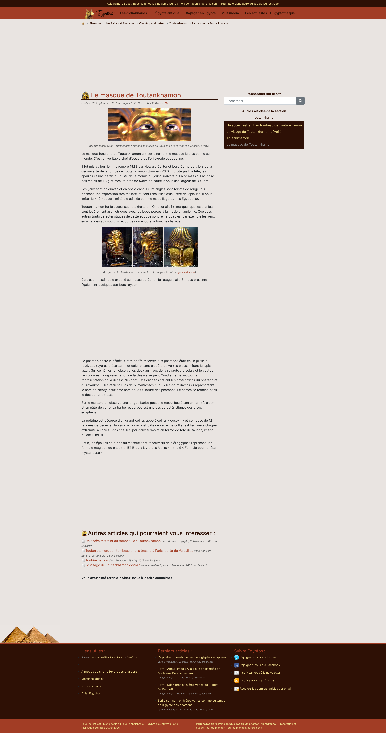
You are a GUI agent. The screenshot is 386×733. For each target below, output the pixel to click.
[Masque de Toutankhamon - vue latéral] (148, 246)
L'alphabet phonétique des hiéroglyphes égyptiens (192, 657)
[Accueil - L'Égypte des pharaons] (100, 13)
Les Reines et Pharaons (120, 23)
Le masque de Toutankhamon (210, 23)
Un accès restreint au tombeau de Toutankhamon (123, 541)
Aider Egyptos (91, 693)
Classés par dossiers (152, 23)
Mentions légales (92, 678)
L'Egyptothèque (282, 13)
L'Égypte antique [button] (166, 13)
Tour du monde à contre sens (244, 727)
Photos (121, 657)
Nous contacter (91, 686)
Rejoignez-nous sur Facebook (259, 665)
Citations (132, 657)
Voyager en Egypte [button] (201, 13)
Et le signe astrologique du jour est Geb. (253, 3)
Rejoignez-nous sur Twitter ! (258, 657)
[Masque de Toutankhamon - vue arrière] (181, 246)
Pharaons (95, 23)
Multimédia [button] (230, 13)
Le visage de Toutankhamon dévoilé (112, 565)
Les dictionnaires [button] (134, 13)
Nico (167, 103)
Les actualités (256, 13)
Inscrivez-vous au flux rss (257, 680)
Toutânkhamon (96, 560)
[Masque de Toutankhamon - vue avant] (117, 246)
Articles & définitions (103, 657)
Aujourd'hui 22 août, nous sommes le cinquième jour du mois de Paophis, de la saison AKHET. (167, 3)
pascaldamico (186, 272)
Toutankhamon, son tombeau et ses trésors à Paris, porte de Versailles (139, 550)
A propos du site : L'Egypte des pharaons (109, 671)
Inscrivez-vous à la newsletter (259, 672)
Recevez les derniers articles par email (265, 688)
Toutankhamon (178, 23)
